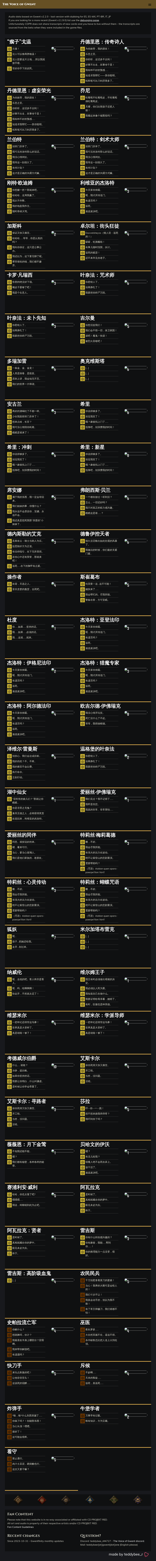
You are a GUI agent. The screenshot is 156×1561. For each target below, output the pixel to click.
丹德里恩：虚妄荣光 (29, 90)
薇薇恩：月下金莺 (26, 1144)
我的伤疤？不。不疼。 (22, 761)
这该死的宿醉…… (19, 1383)
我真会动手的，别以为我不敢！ (98, 1301)
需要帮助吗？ (90, 863)
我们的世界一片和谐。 (22, 384)
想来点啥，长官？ (20, 422)
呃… (12, 936)
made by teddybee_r (126, 1554)
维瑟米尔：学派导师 (102, 1015)
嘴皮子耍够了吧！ (20, 287)
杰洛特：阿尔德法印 (29, 706)
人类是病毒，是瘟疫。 (22, 373)
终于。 (87, 1210)
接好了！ (15, 1432)
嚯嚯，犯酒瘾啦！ (93, 242)
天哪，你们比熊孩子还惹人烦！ (98, 108)
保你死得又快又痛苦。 (95, 1065)
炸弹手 (14, 1408)
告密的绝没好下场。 (21, 282)
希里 (85, 404)
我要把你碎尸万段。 (94, 293)
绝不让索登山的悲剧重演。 (98, 858)
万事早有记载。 (92, 1415)
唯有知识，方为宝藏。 (95, 1421)
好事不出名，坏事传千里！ (98, 65)
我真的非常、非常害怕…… (97, 810)
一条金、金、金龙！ (21, 368)
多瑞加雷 (17, 361)
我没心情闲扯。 (18, 157)
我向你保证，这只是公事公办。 (25, 249)
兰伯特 (14, 139)
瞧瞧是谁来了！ (18, 432)
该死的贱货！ (90, 253)
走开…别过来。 (18, 947)
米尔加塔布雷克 (97, 929)
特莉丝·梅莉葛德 (97, 835)
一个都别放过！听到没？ (96, 497)
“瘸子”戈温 (19, 42)
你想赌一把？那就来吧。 (23, 190)
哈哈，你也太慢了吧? (21, 1194)
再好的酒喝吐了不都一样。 (25, 411)
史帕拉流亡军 (21, 1322)
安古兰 (14, 404)
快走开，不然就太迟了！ (23, 994)
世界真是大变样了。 (21, 1028)
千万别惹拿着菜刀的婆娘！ (98, 1280)
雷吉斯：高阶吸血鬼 (29, 1273)
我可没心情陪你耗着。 (22, 427)
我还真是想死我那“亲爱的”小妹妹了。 (25, 522)
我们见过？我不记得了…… (97, 799)
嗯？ (12, 1157)
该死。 (87, 206)
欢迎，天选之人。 (20, 584)
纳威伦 (14, 972)
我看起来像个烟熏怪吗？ (96, 116)
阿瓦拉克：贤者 (24, 1230)
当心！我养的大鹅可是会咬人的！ (99, 1287)
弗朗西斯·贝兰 (95, 490)
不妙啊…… (88, 1372)
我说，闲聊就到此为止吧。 (25, 1205)
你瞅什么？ (16, 1329)
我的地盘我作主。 (20, 206)
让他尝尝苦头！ (18, 1378)
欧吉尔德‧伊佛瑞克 (100, 706)
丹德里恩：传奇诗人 (102, 42)
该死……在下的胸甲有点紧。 (25, 566)
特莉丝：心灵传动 (26, 882)
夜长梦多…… (90, 1329)
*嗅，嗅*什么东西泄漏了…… (25, 1415)
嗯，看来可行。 (18, 847)
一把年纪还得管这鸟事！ (23, 1022)
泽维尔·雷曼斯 (22, 749)
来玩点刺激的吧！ (20, 1372)
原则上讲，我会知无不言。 (25, 379)
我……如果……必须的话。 (23, 632)
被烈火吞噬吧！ (92, 341)
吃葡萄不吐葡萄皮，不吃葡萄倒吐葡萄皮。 (99, 99)
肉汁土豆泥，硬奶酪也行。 (25, 1464)
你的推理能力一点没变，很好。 (98, 1253)
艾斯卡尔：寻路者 (26, 1101)
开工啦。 (88, 1070)
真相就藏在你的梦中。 (95, 1200)
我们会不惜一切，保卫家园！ (99, 330)
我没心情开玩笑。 (93, 713)
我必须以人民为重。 (94, 988)
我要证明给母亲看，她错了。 (99, 999)
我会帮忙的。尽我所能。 (96, 594)
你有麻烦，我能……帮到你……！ (96, 1244)
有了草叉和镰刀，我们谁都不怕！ (99, 1310)
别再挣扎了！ (90, 287)
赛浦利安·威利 (22, 1187)
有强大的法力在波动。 (95, 852)
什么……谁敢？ (18, 1065)
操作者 (14, 577)
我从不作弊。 (17, 201)
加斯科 (14, 226)
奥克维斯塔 (92, 361)
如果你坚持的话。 (20, 1076)
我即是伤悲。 (90, 804)
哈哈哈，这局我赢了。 (22, 195)
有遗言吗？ (89, 201)
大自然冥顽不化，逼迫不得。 (99, 1335)
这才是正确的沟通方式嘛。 (25, 173)
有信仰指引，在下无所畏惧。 (26, 552)
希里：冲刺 (19, 447)
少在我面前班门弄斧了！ (23, 416)
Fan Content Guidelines (20, 1526)
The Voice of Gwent (19, 4)
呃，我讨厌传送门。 (94, 195)
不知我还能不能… (19, 1151)
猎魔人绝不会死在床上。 (96, 1162)
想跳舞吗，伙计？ (20, 1335)
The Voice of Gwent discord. (129, 1541)
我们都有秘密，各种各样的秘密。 (26, 1163)
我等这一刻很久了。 (21, 162)
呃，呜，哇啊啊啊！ (21, 988)
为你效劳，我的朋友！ (95, 49)
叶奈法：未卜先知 (26, 318)
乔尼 (85, 90)
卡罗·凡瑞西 (20, 275)
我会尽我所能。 (92, 847)
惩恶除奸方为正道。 (21, 546)
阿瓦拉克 (90, 1187)
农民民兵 (90, 1273)
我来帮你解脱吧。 (20, 1349)
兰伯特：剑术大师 (99, 139)
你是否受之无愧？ (20, 808)
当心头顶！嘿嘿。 (20, 1426)
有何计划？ (16, 168)
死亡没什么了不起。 (94, 718)
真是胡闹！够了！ (20, 1033)
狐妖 (12, 929)
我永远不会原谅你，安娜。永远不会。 (26, 513)
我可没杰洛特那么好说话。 (25, 152)
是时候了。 (89, 1194)
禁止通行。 (16, 1458)
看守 (12, 1451)
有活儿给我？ (90, 1157)
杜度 (12, 620)
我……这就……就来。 (21, 637)
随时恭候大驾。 (18, 211)
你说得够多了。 (92, 411)
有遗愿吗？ (16, 1354)
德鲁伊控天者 (95, 534)
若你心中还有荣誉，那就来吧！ (25, 558)
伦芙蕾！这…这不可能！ (96, 584)
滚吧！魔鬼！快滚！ (94, 336)
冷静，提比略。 (18, 1070)
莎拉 (85, 1101)
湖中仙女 (17, 792)
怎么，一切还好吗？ (94, 502)
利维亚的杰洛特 (97, 183)
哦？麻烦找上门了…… (94, 422)
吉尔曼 (87, 318)
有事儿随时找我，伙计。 (96, 247)
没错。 (87, 1081)
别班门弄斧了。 (18, 146)
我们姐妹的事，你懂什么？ (25, 506)
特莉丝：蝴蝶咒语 (99, 882)
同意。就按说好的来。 (22, 842)
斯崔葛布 (90, 577)
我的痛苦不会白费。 (21, 767)
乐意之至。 (89, 54)
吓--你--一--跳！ (92, 1108)
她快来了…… (90, 589)
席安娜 (14, 490)
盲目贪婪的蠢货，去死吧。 (25, 589)
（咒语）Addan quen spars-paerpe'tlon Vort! (99, 870)
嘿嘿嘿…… (15, 1200)
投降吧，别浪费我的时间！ (98, 427)
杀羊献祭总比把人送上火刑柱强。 (99, 1342)
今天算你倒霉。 (92, 190)
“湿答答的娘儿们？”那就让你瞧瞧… (25, 800)
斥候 (85, 1365)
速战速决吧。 (90, 211)
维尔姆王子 (92, 972)
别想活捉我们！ (92, 325)
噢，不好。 (89, 842)
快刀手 (14, 1365)
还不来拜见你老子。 (94, 258)
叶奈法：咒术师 (97, 275)
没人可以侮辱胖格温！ (22, 54)
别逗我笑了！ (90, 416)
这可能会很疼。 (18, 1437)
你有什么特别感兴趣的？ (96, 1237)
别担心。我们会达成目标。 (25, 756)
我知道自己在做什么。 (95, 994)
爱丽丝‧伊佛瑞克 (98, 792)
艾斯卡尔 (90, 1058)
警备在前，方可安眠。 (95, 600)
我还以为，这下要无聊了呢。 (26, 256)
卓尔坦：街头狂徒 (99, 226)
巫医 (85, 1322)
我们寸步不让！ (92, 1295)
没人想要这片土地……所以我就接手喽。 (26, 61)
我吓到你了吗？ (92, 1119)
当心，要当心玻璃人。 (22, 852)
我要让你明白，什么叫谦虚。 (26, 1081)
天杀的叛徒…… (91, 1378)
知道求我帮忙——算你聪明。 (99, 75)
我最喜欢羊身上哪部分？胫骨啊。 (26, 1342)
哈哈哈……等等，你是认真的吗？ (25, 240)
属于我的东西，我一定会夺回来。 (26, 498)
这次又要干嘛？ (18, 1469)
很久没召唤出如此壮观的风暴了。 (99, 542)
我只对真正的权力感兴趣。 (98, 508)
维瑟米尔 (17, 1015)
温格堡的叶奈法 (97, 749)
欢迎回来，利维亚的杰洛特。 (26, 819)
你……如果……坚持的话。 (23, 627)
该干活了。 (89, 1167)
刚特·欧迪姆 (20, 183)
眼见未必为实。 (92, 1205)
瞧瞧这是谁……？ (92, 513)
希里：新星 (92, 447)
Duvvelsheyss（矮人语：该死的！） (99, 234)
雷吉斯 (87, 1230)
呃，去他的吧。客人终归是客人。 (26, 981)
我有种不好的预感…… (94, 70)
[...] (85, 368)
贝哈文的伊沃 (95, 1144)
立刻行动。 (16, 777)
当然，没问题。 (92, 1076)
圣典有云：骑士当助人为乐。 (26, 541)
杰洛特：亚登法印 (99, 620)
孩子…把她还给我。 (21, 941)
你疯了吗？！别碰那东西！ (25, 1421)
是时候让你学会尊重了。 (23, 1087)
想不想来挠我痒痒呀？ (95, 1114)
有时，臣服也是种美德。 (96, 1004)
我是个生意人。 (18, 293)
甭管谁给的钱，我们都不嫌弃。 (25, 263)
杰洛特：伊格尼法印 (29, 663)
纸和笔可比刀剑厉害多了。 (98, 81)
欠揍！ (14, 49)
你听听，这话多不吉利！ (96, 59)
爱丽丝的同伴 (21, 835)
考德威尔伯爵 (21, 1058)
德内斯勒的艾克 (24, 534)
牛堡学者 (90, 1408)
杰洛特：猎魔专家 (99, 663)
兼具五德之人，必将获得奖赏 (26, 813)
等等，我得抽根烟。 (94, 723)
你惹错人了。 (90, 282)
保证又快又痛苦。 (20, 233)
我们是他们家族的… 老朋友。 (26, 858)
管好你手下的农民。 (21, 68)
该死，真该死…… (92, 1383)
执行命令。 (16, 772)
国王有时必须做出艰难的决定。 (98, 981)
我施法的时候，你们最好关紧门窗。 (99, 551)
